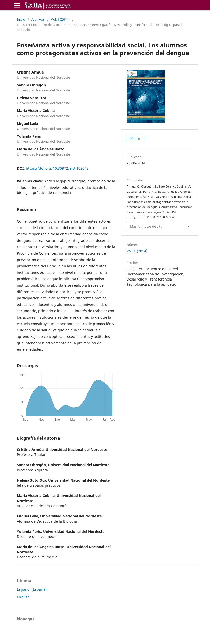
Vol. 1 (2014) (60, 19)
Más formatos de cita (146, 226)
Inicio (21, 19)
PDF (137, 138)
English (23, 597)
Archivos (38, 19)
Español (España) (32, 589)
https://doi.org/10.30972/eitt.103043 (57, 168)
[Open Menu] (17, 5)
